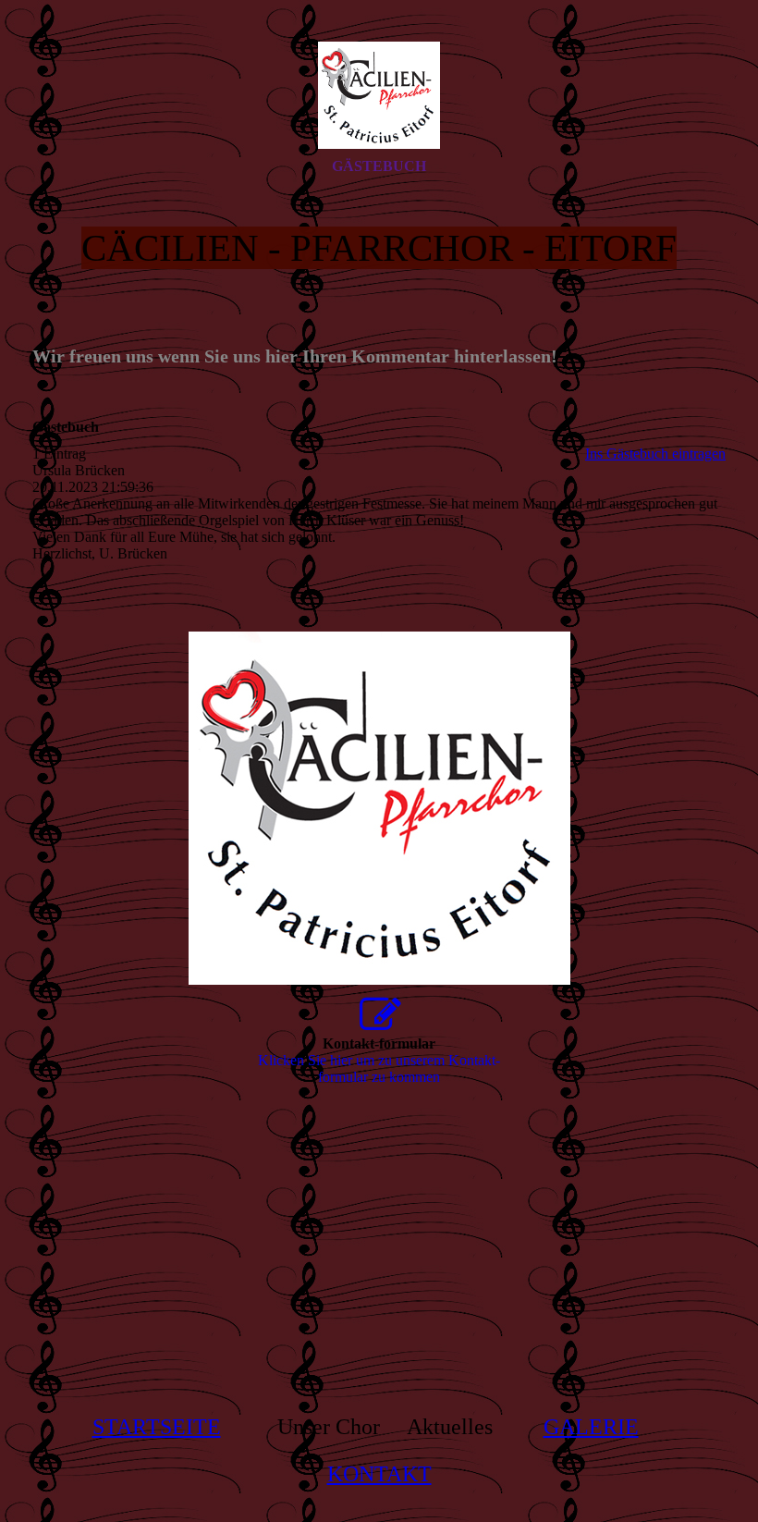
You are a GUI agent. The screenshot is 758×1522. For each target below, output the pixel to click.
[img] (379, 95)
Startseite (156, 1427)
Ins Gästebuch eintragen (655, 453)
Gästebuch (379, 166)
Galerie (591, 1427)
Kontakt (379, 1474)
